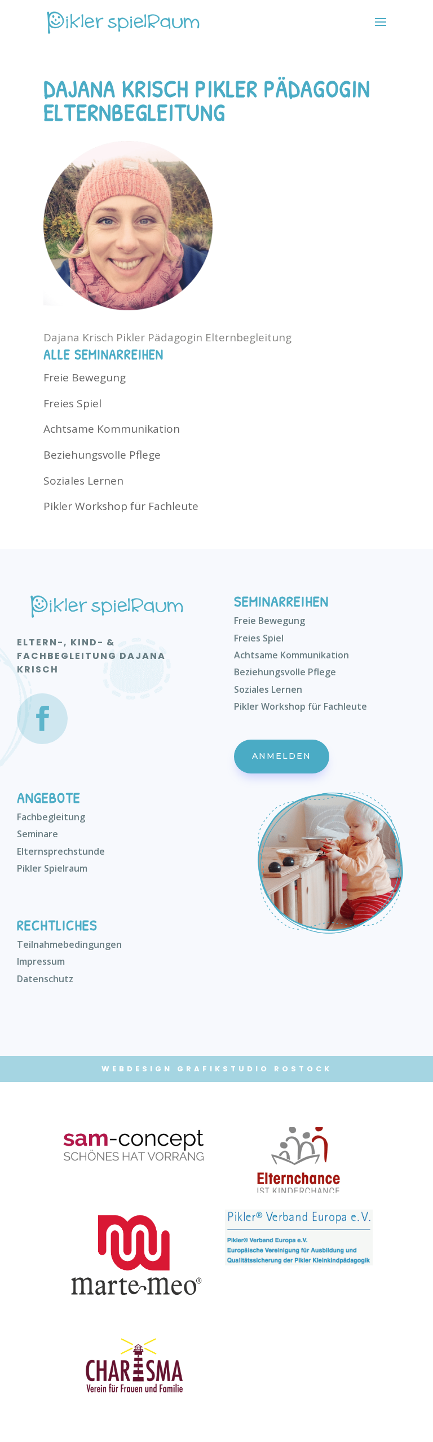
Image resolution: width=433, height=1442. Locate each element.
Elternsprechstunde (61, 851)
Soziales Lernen (83, 480)
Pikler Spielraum (52, 868)
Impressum (41, 961)
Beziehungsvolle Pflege (102, 454)
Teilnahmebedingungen (69, 944)
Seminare (37, 834)
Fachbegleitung (51, 817)
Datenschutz (45, 979)
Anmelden (281, 756)
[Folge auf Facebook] (42, 718)
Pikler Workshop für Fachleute (120, 506)
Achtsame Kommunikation (111, 428)
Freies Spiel (72, 403)
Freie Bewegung (84, 377)
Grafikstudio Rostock (254, 1068)
